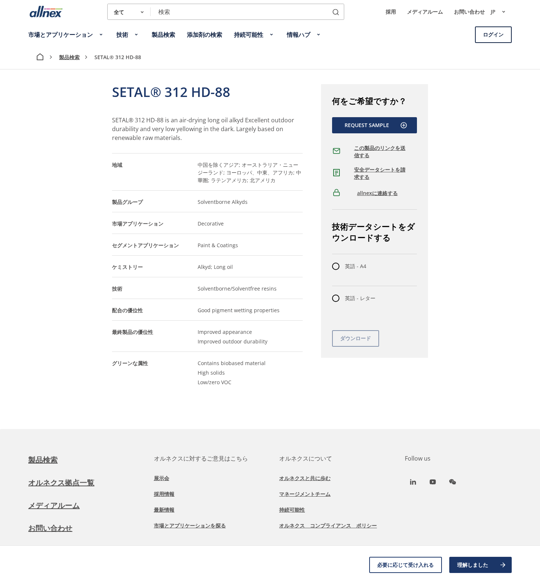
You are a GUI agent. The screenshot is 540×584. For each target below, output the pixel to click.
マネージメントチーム (305, 493)
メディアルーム (425, 11)
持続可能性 (292, 509)
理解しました (472, 564)
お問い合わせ (469, 11)
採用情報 (164, 493)
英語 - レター (360, 298)
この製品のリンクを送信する (380, 151)
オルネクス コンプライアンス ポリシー (328, 525)
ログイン (493, 34)
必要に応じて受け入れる (405, 564)
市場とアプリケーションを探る (190, 525)
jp (493, 11)
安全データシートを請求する (380, 173)
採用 (391, 11)
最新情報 (164, 509)
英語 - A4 (355, 266)
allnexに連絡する (377, 193)
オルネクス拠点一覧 (61, 482)
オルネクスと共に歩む (305, 478)
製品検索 (69, 57)
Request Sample (367, 125)
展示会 (161, 478)
